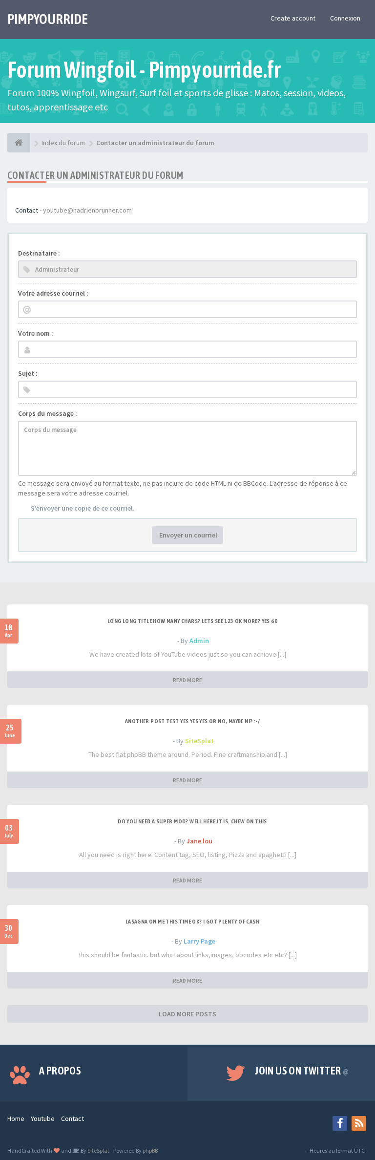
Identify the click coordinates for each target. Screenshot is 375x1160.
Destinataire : (39, 253)
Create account (293, 18)
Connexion (345, 18)
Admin (199, 640)
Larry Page (199, 941)
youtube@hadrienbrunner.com (87, 210)
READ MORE (187, 680)
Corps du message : (47, 413)
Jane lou (199, 841)
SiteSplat (199, 740)
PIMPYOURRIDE (47, 19)
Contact (72, 1118)
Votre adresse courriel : (53, 293)
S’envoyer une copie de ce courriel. (83, 508)
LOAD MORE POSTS (187, 1014)
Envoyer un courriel (187, 535)
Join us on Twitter (302, 1070)
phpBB (150, 1150)
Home (15, 1118)
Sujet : (28, 373)
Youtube (43, 1118)
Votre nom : (35, 333)
